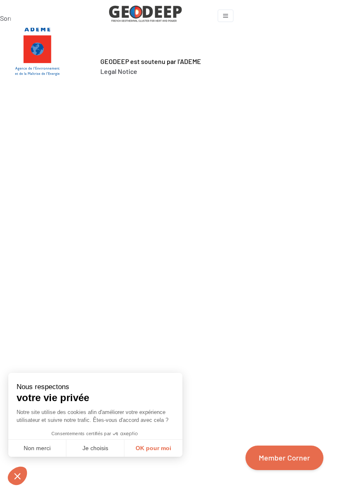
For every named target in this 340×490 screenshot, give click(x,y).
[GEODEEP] (161, 15)
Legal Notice (118, 71)
